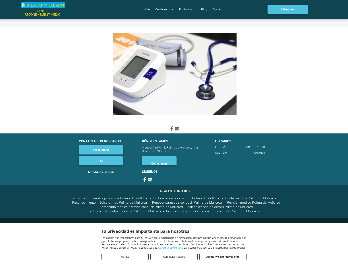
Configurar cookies (174, 256)
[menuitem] (146, 9)
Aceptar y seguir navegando (222, 256)
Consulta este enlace (170, 247)
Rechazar (125, 256)
